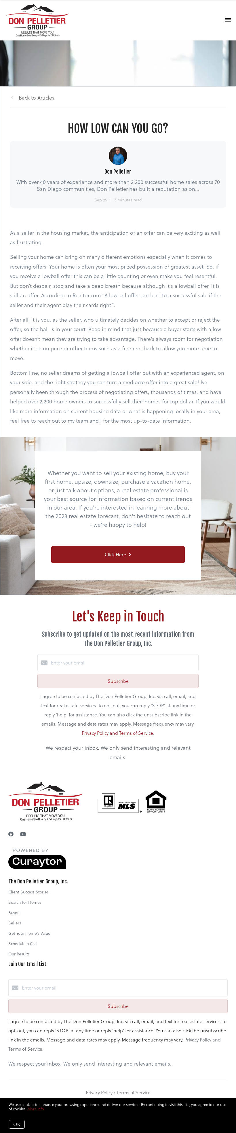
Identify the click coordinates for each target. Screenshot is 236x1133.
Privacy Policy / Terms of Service (118, 1092)
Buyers (14, 912)
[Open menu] (228, 20)
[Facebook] (11, 834)
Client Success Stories (28, 892)
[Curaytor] (37, 867)
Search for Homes (24, 902)
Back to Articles (36, 97)
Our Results (19, 954)
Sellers (14, 923)
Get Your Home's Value (29, 933)
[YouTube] (23, 834)
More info (35, 1108)
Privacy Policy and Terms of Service (117, 733)
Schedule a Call (22, 943)
